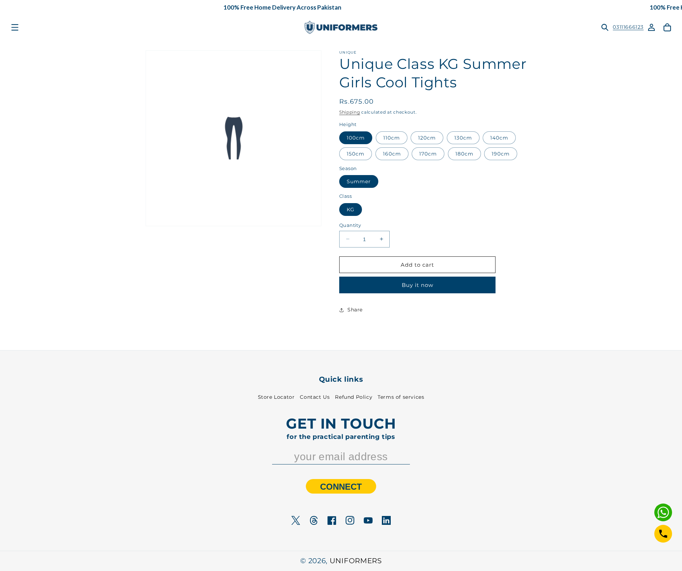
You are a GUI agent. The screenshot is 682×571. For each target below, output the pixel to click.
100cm (356, 137)
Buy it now (417, 285)
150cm (355, 153)
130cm (463, 137)
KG (350, 209)
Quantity (350, 225)
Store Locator (276, 397)
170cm (428, 153)
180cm (464, 153)
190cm (501, 153)
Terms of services (401, 397)
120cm (427, 137)
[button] (15, 27)
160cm (392, 153)
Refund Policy (353, 397)
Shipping (349, 112)
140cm (499, 137)
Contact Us (315, 397)
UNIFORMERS (356, 560)
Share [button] (355, 309)
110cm (391, 137)
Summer (359, 181)
